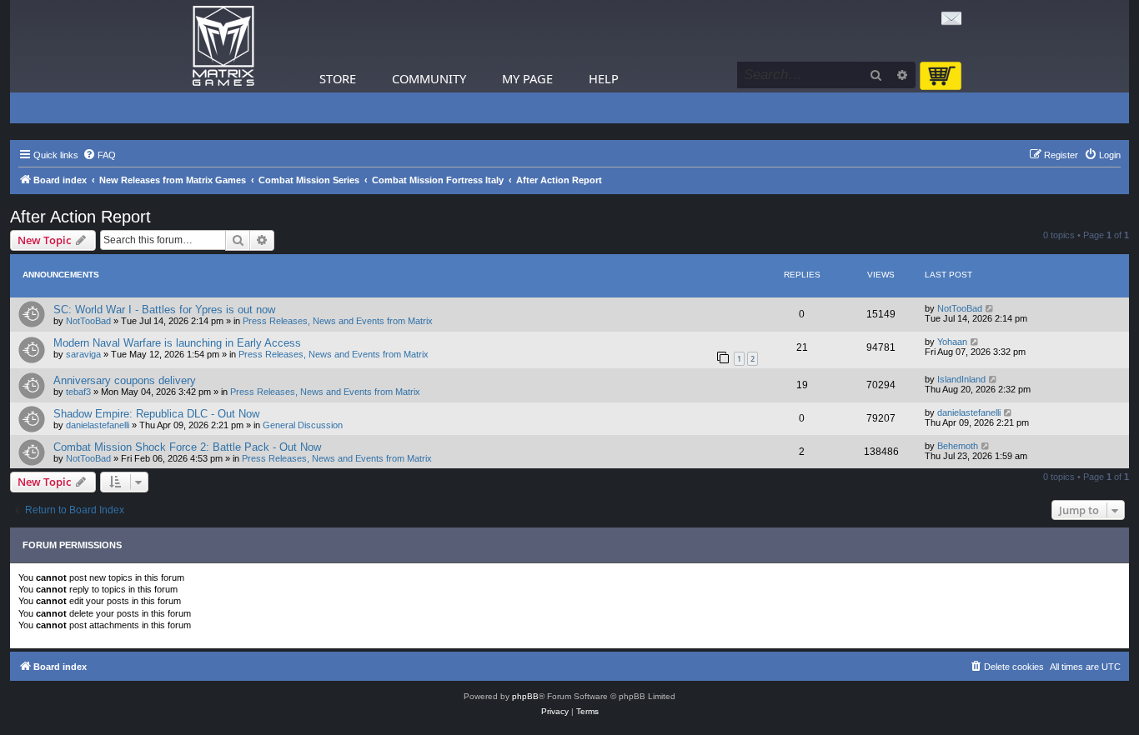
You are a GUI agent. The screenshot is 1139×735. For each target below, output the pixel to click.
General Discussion (303, 425)
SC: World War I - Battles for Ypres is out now (164, 309)
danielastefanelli (97, 425)
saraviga (83, 354)
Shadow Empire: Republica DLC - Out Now (156, 414)
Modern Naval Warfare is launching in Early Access (177, 343)
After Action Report (80, 217)
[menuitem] (99, 155)
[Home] (223, 46)
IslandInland (961, 379)
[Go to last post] (990, 308)
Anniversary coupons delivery (124, 380)
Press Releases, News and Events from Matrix (338, 321)
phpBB (525, 696)
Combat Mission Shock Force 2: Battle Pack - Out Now (187, 447)
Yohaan (952, 342)
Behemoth (957, 446)
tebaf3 (78, 392)
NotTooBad (88, 321)
